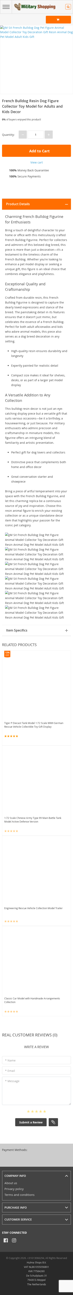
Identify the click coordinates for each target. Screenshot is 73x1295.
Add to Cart (39, 151)
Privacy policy (14, 1189)
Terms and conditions (19, 1195)
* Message (12, 1081)
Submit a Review (31, 1122)
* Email (10, 1071)
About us (10, 1183)
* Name (10, 1060)
